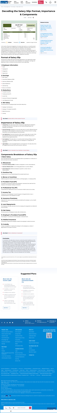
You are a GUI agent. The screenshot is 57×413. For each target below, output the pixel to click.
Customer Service (19, 348)
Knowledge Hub (7, 6)
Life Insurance (28, 2)
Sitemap (3, 343)
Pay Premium (41, 2)
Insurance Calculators (6, 341)
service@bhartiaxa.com (41, 322)
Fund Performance (5, 337)
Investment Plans (18, 335)
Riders (16, 343)
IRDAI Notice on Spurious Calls (8, 399)
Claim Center (32, 340)
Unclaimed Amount (33, 370)
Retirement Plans (18, 341)
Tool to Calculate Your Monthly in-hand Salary (18, 150)
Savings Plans (9, 2)
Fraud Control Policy (41, 370)
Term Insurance (16, 2)
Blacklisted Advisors (50, 370)
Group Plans (17, 339)
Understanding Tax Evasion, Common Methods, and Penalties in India (46, 42)
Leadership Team (32, 335)
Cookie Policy (22, 370)
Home (2, 6)
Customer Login (5, 335)
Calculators (34, 2)
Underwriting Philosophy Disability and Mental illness (29, 373)
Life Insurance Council (36, 368)
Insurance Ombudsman (5, 368)
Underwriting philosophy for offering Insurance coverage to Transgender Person (15, 375)
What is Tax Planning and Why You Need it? (8, 353)
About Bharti (31, 331)
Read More (6, 307)
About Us (31, 329)
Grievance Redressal (27, 368)
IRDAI (27, 370)
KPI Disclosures (15, 370)
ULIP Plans (22, 2)
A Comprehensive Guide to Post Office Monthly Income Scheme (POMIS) (46, 35)
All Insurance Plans (19, 345)
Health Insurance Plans (19, 337)
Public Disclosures (8, 370)
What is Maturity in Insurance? (15, 233)
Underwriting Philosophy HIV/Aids (46, 373)
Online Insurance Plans (6, 333)
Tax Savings (13, 6)
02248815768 (51, 322)
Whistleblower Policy (14, 373)
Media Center (31, 337)
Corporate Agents (14, 368)
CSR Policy (38, 375)
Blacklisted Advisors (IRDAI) (46, 375)
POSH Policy (32, 375)
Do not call (20, 368)
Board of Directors (32, 333)
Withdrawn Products (45, 368)
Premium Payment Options (7, 331)
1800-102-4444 (28, 322)
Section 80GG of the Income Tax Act (16, 118)
